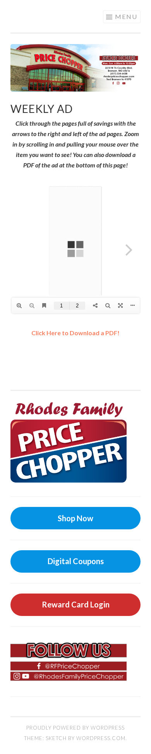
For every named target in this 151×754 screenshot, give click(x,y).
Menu (126, 16)
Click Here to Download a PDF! (75, 332)
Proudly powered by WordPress (75, 728)
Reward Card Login (76, 604)
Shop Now (75, 518)
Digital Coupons (76, 561)
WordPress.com (100, 738)
